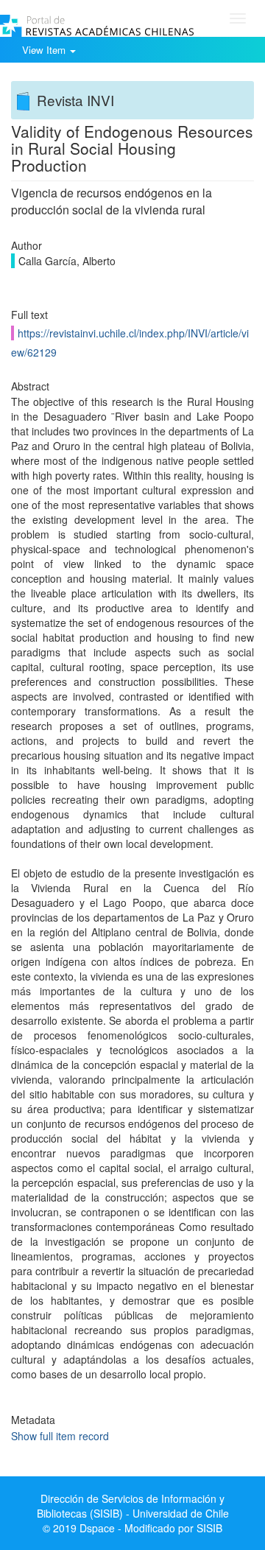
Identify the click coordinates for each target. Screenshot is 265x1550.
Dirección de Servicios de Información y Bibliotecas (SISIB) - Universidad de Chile (133, 1506)
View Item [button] (45, 50)
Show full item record (60, 1435)
